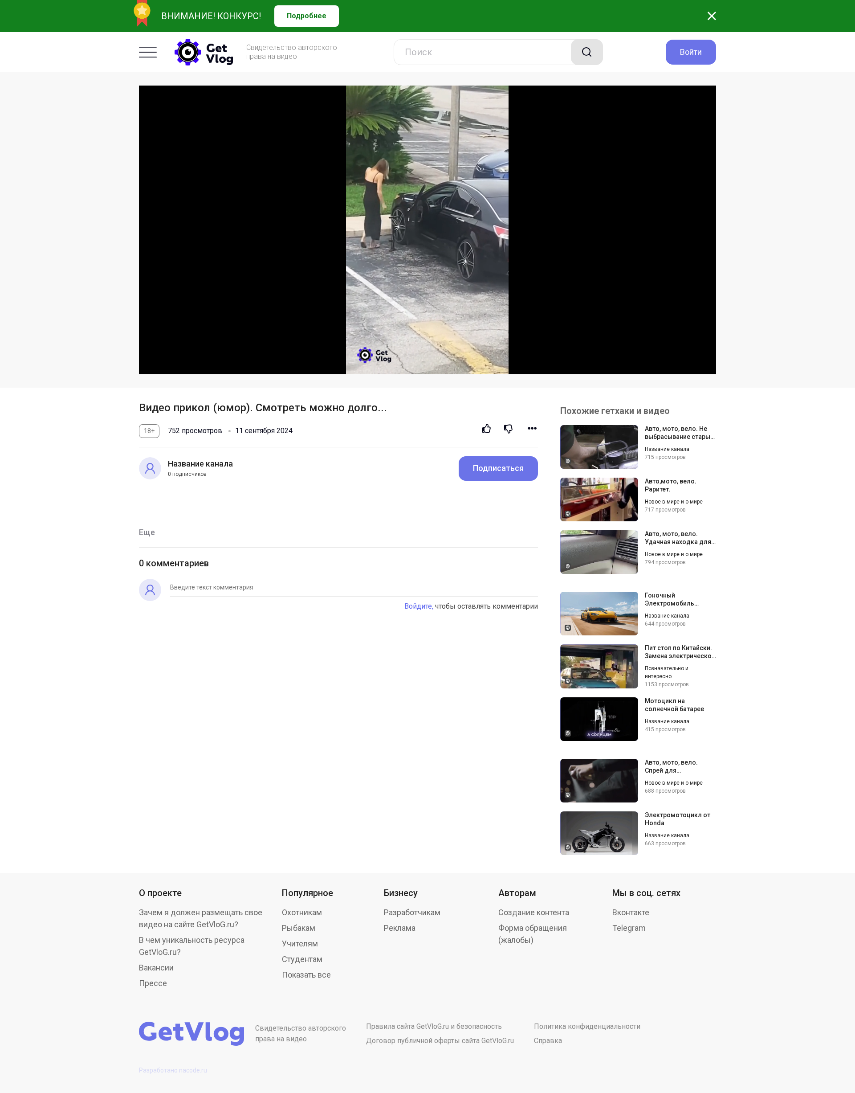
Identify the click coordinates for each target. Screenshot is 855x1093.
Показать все (306, 974)
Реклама (399, 928)
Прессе (153, 983)
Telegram (629, 928)
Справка (548, 1040)
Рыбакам (298, 928)
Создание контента (533, 912)
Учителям (300, 943)
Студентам (302, 959)
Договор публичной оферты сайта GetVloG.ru (440, 1040)
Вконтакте (630, 912)
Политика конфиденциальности (587, 1026)
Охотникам (302, 912)
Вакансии (156, 967)
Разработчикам (412, 912)
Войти (691, 52)
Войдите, (418, 606)
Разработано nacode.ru (173, 1070)
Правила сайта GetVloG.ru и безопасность (434, 1026)
